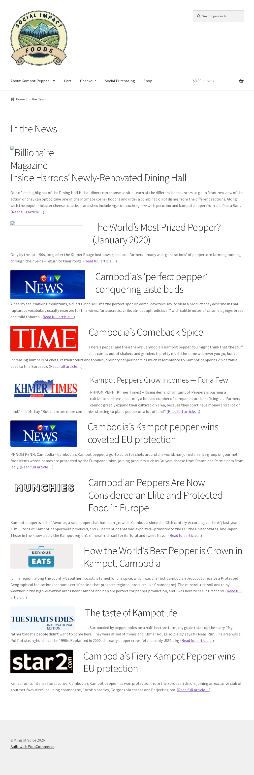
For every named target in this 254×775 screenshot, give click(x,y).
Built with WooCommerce (32, 746)
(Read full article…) (27, 211)
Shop (148, 80)
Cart (67, 80)
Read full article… (58, 316)
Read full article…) (66, 366)
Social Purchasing (120, 80)
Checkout (88, 80)
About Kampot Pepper (29, 80)
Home (20, 99)
